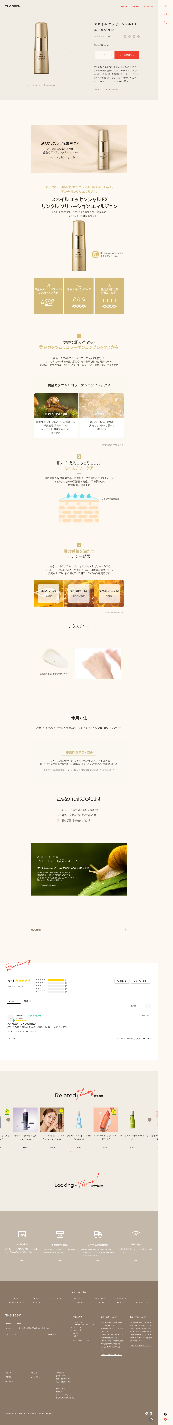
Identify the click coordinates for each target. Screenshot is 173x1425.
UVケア (37, 1298)
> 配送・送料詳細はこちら (111, 1354)
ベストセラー (148, 6)
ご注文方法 (60, 1372)
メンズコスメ (57, 1302)
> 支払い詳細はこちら (80, 1340)
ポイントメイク (100, 1298)
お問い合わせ (60, 1388)
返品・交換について (63, 1382)
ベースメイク (78, 1298)
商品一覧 (124, 6)
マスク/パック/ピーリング (16, 1302)
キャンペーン (120, 1302)
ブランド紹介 (35, 1377)
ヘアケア (142, 1298)
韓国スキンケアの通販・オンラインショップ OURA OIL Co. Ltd (29, 1413)
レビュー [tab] (12, 1001)
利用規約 (59, 1391)
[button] (10, 52)
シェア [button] (12, 1039)
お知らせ (34, 1372)
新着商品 (135, 6)
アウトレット (99, 1302)
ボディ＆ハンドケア (121, 1298)
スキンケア (16, 1298)
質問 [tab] (26, 1001)
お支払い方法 (60, 1376)
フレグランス (37, 1302)
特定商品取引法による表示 (65, 1398)
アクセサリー (78, 1302)
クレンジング (57, 1298)
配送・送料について (63, 1379)
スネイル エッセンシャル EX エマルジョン (22, 1031)
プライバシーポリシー (63, 1395)
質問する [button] (123, 981)
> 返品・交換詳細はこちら (140, 1345)
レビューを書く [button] (142, 981)
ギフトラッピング (142, 1302)
